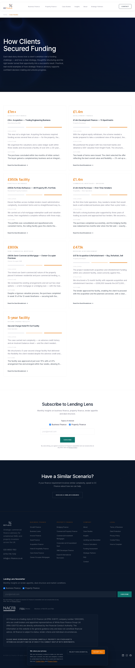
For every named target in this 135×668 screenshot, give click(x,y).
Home (5, 15)
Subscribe (68, 440)
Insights (77, 6)
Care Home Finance (37, 553)
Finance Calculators (90, 544)
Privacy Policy (73, 447)
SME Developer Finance (65, 550)
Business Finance (34, 6)
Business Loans (35, 531)
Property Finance (51, 6)
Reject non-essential (78, 652)
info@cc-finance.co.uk (12, 558)
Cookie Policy (115, 540)
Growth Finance (35, 527)
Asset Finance (35, 540)
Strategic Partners (97, 6)
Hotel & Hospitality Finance (39, 549)
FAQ (84, 557)
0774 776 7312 (9, 554)
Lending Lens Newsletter (92, 540)
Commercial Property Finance (67, 531)
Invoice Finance (35, 536)
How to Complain (116, 544)
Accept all (98, 652)
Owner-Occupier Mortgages (40, 557)
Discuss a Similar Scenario (67, 495)
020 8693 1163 (9, 550)
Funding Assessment (90, 549)
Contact (125, 6)
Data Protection (115, 531)
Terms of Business (116, 527)
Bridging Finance (62, 527)
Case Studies (66, 6)
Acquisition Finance (36, 544)
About (85, 6)
